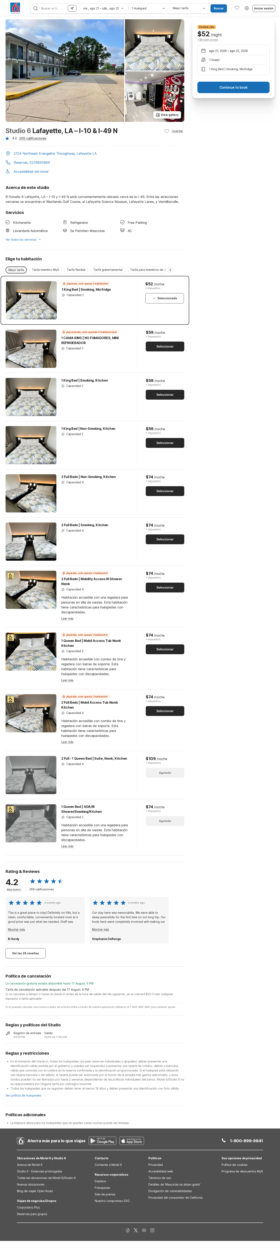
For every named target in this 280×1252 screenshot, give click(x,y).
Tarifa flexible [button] (76, 269)
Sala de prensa (105, 1194)
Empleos (100, 1181)
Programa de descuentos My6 (242, 1171)
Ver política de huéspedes (23, 1095)
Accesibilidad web (160, 1171)
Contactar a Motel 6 (108, 1164)
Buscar (219, 8)
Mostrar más (16, 929)
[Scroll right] (170, 270)
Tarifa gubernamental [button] (107, 269)
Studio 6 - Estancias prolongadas (39, 1171)
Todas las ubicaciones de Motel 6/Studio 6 (46, 1178)
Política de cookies (235, 1164)
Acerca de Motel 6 (29, 1164)
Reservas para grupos (32, 1214)
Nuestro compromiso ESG (112, 1201)
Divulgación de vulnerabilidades (170, 1191)
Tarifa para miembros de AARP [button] (151, 269)
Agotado (165, 772)
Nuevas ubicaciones (30, 1184)
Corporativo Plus (28, 1207)
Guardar (177, 131)
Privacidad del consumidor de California (175, 1197)
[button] (95, 153)
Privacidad (155, 1164)
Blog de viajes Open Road (35, 1191)
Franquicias (102, 1187)
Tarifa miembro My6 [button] (45, 269)
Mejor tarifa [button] (16, 270)
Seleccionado (167, 298)
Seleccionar (165, 346)
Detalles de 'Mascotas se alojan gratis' (174, 1184)
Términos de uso (159, 1178)
